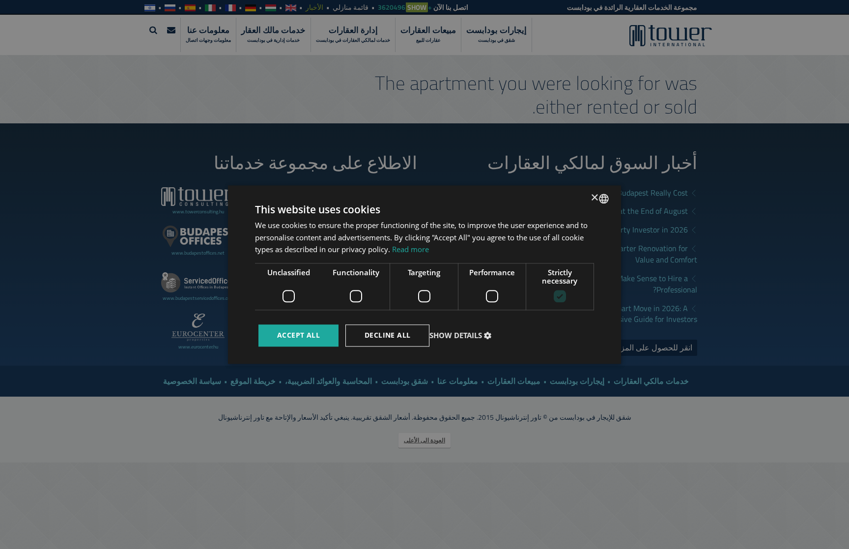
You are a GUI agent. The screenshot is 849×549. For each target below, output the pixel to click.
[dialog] (424, 274)
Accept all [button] (298, 335)
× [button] (595, 198)
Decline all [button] (387, 335)
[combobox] (604, 198)
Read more (410, 250)
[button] (461, 335)
